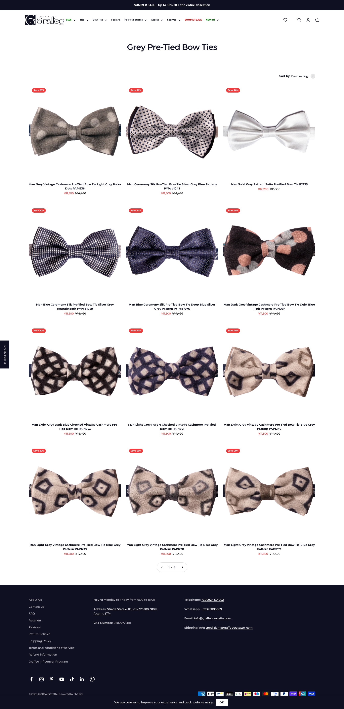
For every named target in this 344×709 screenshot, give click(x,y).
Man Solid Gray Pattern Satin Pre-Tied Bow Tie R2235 (269, 184)
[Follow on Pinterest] (51, 679)
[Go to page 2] (182, 567)
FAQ (32, 613)
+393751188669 (211, 609)
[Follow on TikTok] (72, 679)
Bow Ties (98, 20)
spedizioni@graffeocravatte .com (229, 627)
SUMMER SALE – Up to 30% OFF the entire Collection (172, 5)
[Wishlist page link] (285, 20)
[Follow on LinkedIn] (82, 679)
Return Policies (39, 634)
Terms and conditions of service (51, 648)
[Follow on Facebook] (31, 679)
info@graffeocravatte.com (212, 618)
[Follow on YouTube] (61, 679)
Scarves (171, 20)
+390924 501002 (212, 600)
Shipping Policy (40, 641)
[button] (4, 355)
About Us (35, 600)
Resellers (35, 620)
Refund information (43, 654)
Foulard (115, 20)
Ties (82, 20)
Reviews (35, 627)
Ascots (155, 20)
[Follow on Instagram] (41, 679)
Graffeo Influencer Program (48, 661)
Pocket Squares (133, 20)
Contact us (36, 606)
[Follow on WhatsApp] (92, 679)
